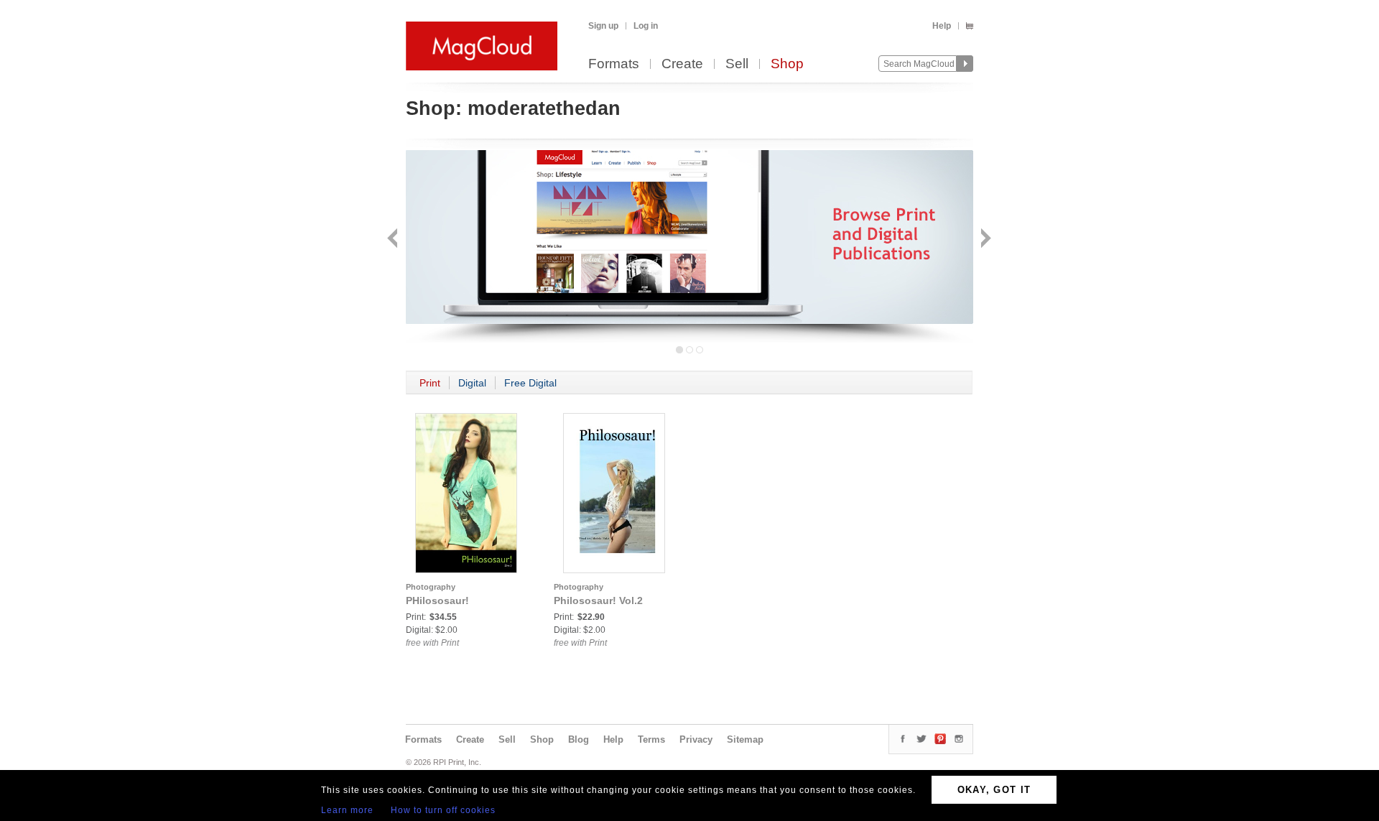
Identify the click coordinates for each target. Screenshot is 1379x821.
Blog (578, 739)
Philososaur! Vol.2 (598, 600)
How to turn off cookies (443, 810)
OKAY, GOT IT (994, 789)
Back (394, 239)
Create (682, 64)
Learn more (347, 810)
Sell (736, 64)
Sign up (603, 26)
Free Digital (530, 383)
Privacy (695, 739)
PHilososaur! (437, 600)
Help (941, 26)
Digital (472, 383)
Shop (787, 64)
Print (429, 383)
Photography (430, 587)
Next (984, 239)
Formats (613, 64)
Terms (651, 739)
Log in (645, 26)
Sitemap (745, 739)
